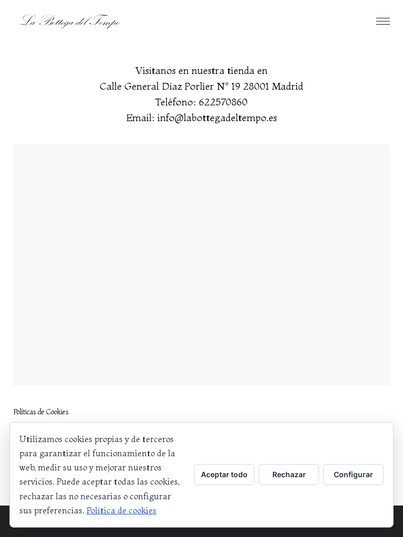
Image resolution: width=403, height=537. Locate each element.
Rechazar (289, 474)
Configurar (353, 474)
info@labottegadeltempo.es (217, 118)
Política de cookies (121, 510)
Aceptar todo (224, 474)
